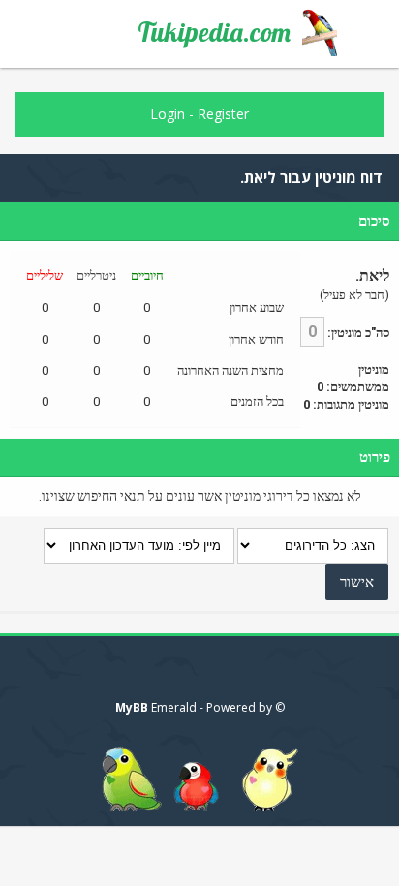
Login (167, 114)
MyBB (131, 707)
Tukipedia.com (214, 31)
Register (223, 114)
